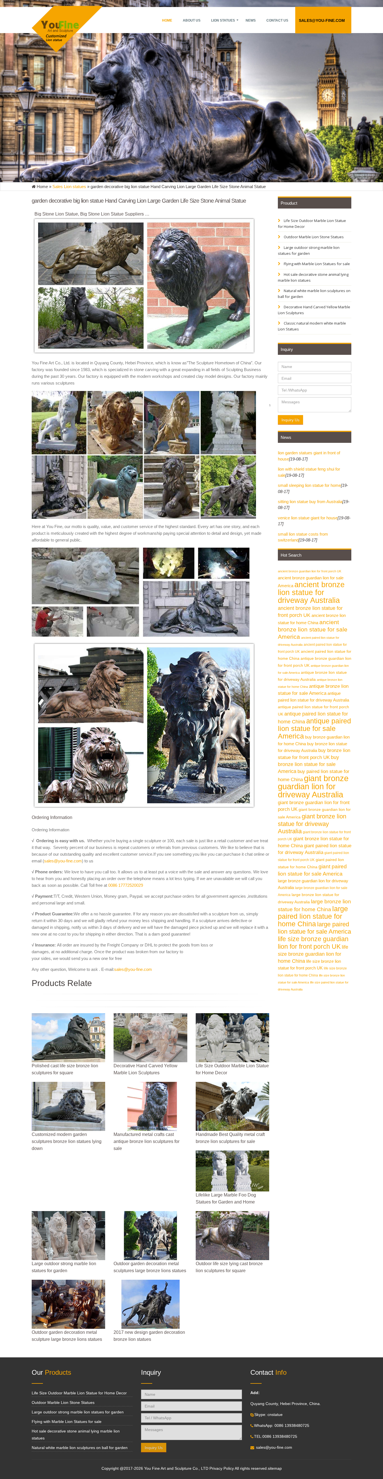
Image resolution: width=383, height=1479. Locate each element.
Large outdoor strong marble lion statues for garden (309, 250)
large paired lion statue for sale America (314, 928)
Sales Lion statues (69, 186)
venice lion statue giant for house (308, 517)
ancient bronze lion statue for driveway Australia (311, 592)
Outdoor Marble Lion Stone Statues (313, 236)
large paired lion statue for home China (313, 916)
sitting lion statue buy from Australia (310, 501)
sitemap (275, 1468)
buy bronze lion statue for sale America (308, 764)
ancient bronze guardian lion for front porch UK (309, 571)
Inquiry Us (290, 420)
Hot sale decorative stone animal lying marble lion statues (313, 277)
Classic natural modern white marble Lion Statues (312, 326)
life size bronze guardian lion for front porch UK (313, 942)
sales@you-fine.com (322, 20)
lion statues (223, 20)
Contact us (277, 20)
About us (191, 20)
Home (167, 20)
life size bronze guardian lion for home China (313, 954)
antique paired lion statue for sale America (314, 728)
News (251, 20)
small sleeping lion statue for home (309, 485)
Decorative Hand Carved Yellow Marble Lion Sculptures (314, 309)
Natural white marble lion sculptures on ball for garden (314, 293)
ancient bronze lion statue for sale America (312, 629)
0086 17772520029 (125, 885)
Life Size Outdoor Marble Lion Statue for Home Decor (312, 223)
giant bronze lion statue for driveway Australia (312, 824)
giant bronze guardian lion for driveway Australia (313, 786)
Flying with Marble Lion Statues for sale (316, 263)
